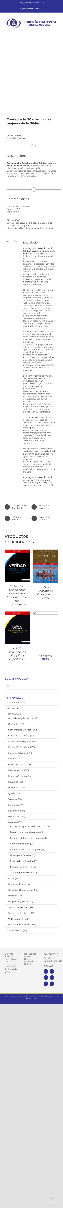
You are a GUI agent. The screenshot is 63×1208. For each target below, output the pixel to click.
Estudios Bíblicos (17, 753)
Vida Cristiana (15, 919)
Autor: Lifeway (45, 228)
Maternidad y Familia (21, 861)
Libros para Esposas (20, 855)
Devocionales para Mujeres (24, 832)
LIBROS (10, 714)
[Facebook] (46, 971)
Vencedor (45, 656)
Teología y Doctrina (18, 913)
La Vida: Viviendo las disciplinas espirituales (17, 654)
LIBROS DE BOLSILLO (18, 924)
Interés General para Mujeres (25, 849)
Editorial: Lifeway (27, 228)
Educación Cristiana (19, 747)
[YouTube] (52, 977)
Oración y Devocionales (20, 890)
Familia (12, 758)
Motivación (14, 816)
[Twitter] (52, 971)
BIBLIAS (10, 708)
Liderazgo (13, 805)
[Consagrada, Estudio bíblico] (31, 73)
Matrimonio (14, 810)
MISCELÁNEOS (14, 930)
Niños (11, 878)
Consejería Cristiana (19, 735)
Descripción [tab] (11, 241)
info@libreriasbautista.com (31, 2)
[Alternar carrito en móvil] (46, 30)
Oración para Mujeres (18, 225)
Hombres (13, 782)
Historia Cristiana (17, 776)
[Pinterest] (46, 983)
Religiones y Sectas (18, 901)
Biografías (13, 724)
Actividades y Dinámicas (21, 718)
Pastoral (12, 895)
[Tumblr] (52, 983)
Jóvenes (12, 799)
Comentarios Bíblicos (19, 729)
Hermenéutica (16, 770)
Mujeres (12, 822)
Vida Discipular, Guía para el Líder (45, 593)
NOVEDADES (13, 702)
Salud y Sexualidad (18, 907)
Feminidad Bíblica (20, 843)
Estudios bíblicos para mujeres (35, 222)
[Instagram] (46, 977)
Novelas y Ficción (17, 884)
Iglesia (11, 793)
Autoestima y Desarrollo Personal (28, 826)
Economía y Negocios (20, 741)
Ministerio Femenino (21, 867)
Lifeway (18, 135)
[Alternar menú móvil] (57, 30)
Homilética (14, 787)
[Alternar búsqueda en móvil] (51, 30)
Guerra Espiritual (17, 764)
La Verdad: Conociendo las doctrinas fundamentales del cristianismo (17, 595)
